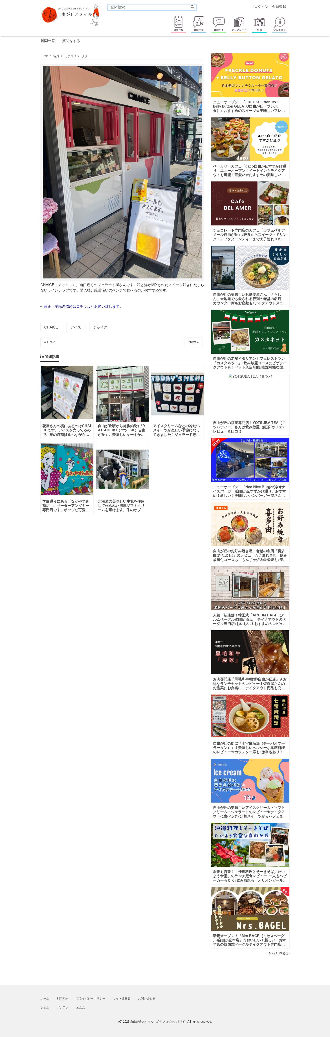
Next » (193, 342)
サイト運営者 (121, 998)
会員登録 (279, 7)
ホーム (44, 998)
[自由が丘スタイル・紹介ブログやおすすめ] (70, 14)
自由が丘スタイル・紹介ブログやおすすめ (158, 1021)
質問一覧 (48, 41)
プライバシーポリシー (90, 998)
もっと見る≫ (279, 953)
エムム (80, 1007)
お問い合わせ (147, 998)
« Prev (49, 342)
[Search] (192, 7)
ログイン (261, 7)
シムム (44, 1007)
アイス (75, 327)
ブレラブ (62, 1007)
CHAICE (51, 327)
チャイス (100, 327)
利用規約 (62, 998)
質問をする (71, 41)
